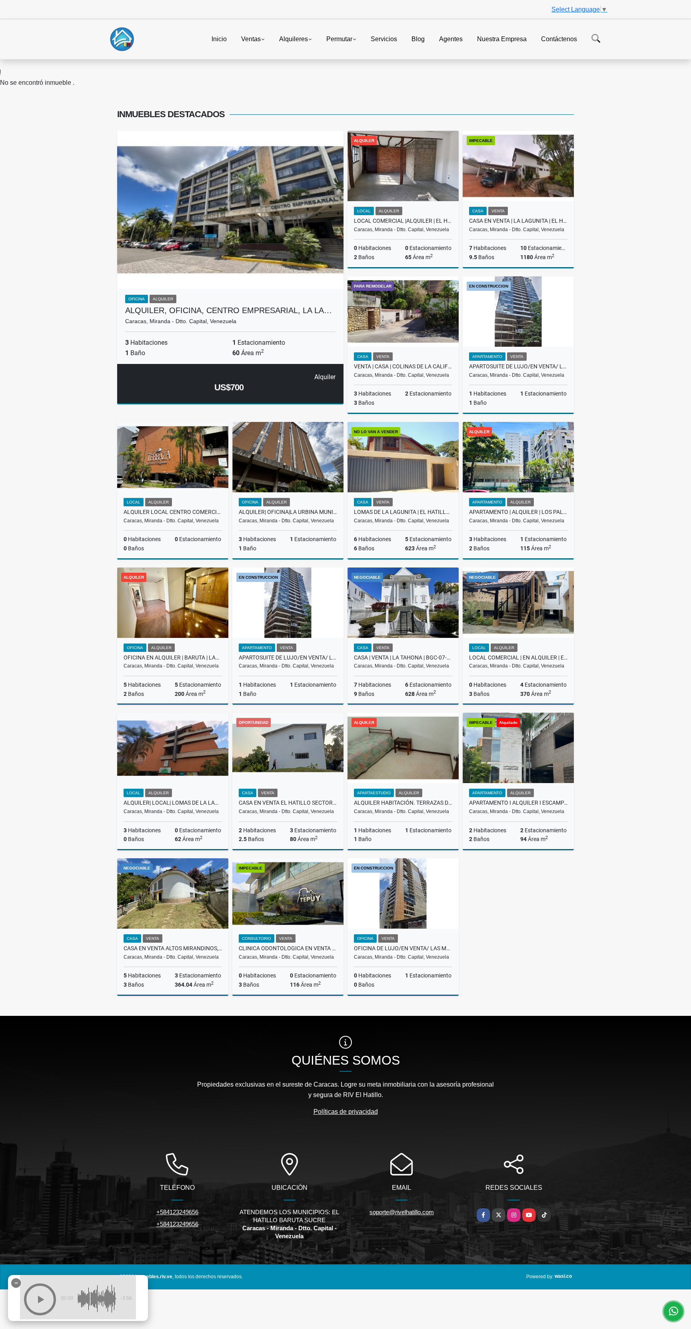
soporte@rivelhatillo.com (401, 1212)
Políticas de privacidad (346, 1111)
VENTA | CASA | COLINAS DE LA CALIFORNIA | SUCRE (403, 366)
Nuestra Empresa (502, 38)
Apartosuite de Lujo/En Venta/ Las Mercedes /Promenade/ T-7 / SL (518, 366)
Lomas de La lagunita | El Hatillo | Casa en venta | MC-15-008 (403, 512)
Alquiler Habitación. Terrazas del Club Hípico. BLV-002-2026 (403, 802)
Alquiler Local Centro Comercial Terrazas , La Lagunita (173, 512)
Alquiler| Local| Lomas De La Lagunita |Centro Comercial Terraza (173, 802)
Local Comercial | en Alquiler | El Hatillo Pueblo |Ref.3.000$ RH (518, 657)
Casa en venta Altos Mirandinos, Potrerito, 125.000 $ (173, 948)
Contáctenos (559, 38)
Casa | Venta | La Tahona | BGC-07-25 (403, 657)
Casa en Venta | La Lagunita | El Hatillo (518, 221)
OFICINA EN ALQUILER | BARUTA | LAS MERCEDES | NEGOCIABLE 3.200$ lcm (173, 657)
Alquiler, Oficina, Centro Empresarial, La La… (228, 310)
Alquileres (293, 38)
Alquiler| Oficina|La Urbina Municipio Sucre (288, 512)
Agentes (451, 38)
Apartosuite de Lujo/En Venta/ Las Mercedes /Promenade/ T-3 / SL (288, 657)
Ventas (251, 38)
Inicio (219, 38)
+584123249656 (177, 1212)
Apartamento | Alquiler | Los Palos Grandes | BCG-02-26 (518, 512)
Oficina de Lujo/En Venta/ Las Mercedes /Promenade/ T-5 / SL (403, 948)
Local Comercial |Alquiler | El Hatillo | (403, 221)
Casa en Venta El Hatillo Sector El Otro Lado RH (288, 802)
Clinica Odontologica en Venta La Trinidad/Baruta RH (288, 948)
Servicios (384, 38)
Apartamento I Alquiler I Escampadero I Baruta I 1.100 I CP (518, 802)
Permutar (339, 38)
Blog (418, 38)
